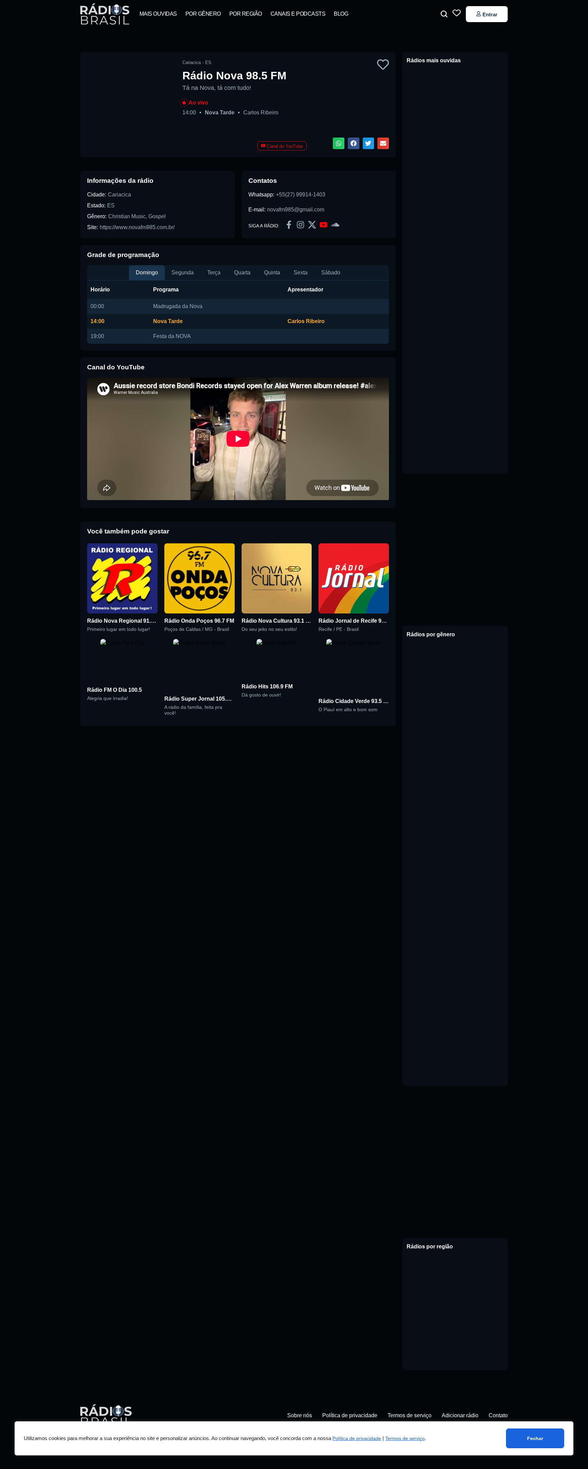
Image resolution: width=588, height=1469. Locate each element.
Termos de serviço (405, 1438)
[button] (444, 14)
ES (111, 205)
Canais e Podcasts (298, 14)
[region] (294, 1438)
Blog (341, 14)
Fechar (535, 1438)
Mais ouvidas (158, 14)
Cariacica (119, 194)
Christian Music (127, 216)
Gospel (157, 216)
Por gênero (203, 14)
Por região (245, 14)
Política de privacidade (356, 1438)
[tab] (147, 272)
